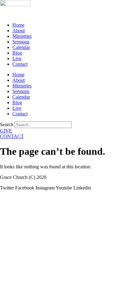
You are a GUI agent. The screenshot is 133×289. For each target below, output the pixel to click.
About (18, 30)
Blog (17, 53)
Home (18, 25)
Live (16, 58)
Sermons (20, 41)
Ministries (22, 36)
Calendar (21, 47)
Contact (20, 64)
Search (6, 124)
